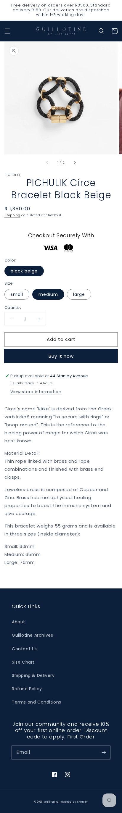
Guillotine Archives (32, 635)
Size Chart (23, 662)
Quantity (12, 307)
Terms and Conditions (36, 702)
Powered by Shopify (74, 802)
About (18, 622)
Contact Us (24, 649)
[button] (7, 31)
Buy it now (61, 356)
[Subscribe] (103, 752)
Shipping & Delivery (33, 675)
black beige (24, 271)
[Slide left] (47, 162)
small (17, 294)
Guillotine (52, 802)
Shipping (12, 215)
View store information (35, 392)
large (79, 294)
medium (48, 294)
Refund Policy (27, 689)
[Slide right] (74, 162)
